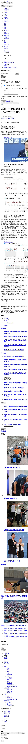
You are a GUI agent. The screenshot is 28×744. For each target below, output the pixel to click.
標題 (11, 82)
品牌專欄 (6, 688)
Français (6, 662)
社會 (5, 29)
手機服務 (6, 64)
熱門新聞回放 (10, 684)
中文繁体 (6, 653)
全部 (7, 82)
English (5, 656)
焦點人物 (6, 35)
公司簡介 (6, 65)
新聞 (5, 666)
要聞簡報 (6, 38)
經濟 (5, 27)
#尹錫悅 (6, 318)
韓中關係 (6, 33)
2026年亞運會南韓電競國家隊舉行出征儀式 (15, 406)
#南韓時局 (6, 320)
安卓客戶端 (7, 711)
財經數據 (6, 37)
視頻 (5, 42)
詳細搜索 (3, 77)
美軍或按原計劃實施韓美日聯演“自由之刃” (15, 399)
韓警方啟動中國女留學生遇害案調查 (14, 391)
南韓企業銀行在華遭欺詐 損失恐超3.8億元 (15, 336)
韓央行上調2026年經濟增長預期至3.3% (13, 625)
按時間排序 (9, 85)
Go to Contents (4, 1)
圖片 (5, 40)
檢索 (2, 75)
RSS (5, 61)
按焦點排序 (17, 85)
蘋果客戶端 (7, 713)
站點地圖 (6, 716)
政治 (5, 25)
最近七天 (21, 88)
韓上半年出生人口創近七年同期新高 (14, 350)
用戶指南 (9, 704)
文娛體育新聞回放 (12, 686)
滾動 (5, 24)
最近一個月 (13, 88)
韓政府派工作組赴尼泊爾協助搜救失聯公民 (15, 628)
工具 (5, 694)
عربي (5, 659)
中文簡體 (3, 650)
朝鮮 (5, 32)
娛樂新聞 (6, 48)
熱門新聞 (6, 46)
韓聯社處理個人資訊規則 (10, 67)
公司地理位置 (10, 705)
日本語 (5, 658)
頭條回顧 (6, 45)
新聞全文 (17, 82)
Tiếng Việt (6, 664)
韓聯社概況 (7, 700)
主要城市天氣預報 (9, 62)
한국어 (5, 655)
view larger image (8, 137)
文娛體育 (6, 30)
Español (6, 661)
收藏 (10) (6, 51)
